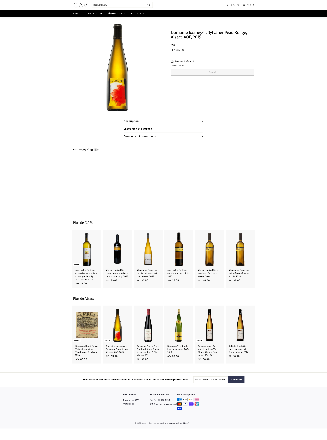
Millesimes (137, 13)
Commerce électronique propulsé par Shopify (169, 423)
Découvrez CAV (131, 400)
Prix (173, 44)
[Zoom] (117, 67)
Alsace (89, 298)
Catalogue (95, 13)
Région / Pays (116, 13)
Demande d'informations (140, 136)
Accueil (78, 13)
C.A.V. (89, 223)
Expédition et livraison (138, 128)
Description (131, 121)
